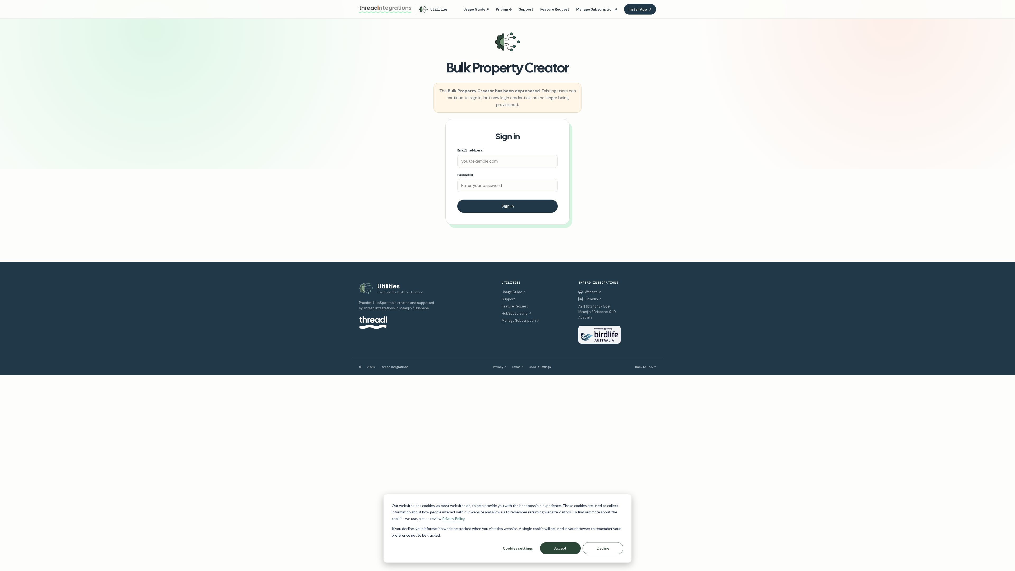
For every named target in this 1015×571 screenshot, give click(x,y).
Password (465, 175)
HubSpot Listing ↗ (516, 313)
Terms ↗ (518, 367)
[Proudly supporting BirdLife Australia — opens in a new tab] (599, 335)
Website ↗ (593, 292)
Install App (640, 9)
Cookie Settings (540, 367)
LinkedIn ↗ (590, 299)
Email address (470, 150)
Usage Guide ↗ (514, 292)
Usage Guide (476, 9)
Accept (560, 548)
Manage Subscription (596, 9)
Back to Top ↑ (645, 367)
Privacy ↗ (499, 367)
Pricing (504, 9)
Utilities (439, 9)
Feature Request (554, 9)
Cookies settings (518, 548)
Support (526, 9)
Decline (603, 548)
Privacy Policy (453, 518)
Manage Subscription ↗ (520, 320)
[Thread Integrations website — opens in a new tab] (373, 322)
